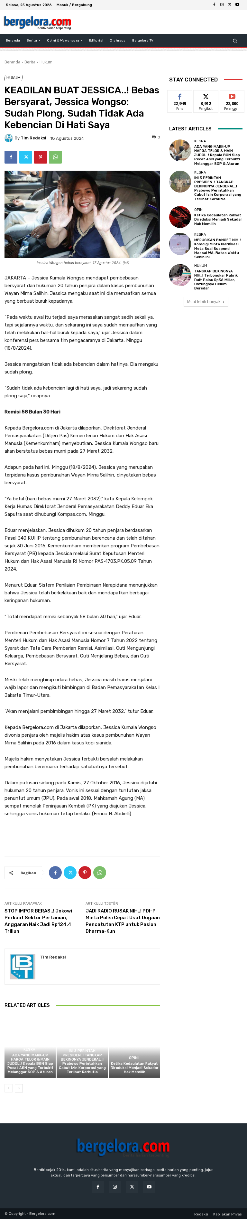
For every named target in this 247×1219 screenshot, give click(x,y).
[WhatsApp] (55, 157)
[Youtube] (237, 5)
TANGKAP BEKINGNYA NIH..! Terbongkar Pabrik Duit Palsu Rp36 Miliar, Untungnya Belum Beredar (216, 279)
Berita (29, 62)
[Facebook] (214, 5)
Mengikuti (206, 95)
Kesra (29, 1049)
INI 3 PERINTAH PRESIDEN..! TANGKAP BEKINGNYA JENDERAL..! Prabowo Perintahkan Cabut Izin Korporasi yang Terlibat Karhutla (82, 1061)
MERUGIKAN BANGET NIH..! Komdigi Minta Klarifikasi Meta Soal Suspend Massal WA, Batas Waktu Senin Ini (217, 248)
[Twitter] (229, 5)
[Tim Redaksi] (10, 138)
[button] (235, 40)
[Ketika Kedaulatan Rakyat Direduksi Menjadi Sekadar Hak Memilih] (134, 1046)
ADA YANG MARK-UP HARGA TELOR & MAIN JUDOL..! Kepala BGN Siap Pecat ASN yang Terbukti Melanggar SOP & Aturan (30, 1063)
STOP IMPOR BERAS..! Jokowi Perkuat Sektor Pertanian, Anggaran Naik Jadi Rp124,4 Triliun (38, 921)
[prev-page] (9, 1088)
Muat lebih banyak (203, 301)
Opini (134, 1058)
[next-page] (19, 1088)
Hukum (46, 62)
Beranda (12, 62)
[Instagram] (222, 5)
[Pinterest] (40, 157)
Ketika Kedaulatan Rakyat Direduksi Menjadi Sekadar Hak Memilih (135, 1068)
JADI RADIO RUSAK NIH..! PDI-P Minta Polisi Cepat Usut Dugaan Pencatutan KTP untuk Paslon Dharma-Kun (123, 921)
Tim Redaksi (33, 138)
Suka (180, 95)
